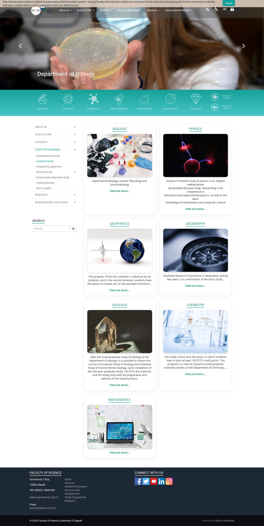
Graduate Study (45, 161)
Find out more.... (195, 285)
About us (64, 10)
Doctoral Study (44, 172)
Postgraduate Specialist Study (53, 177)
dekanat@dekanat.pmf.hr (44, 497)
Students (105, 10)
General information (76, 486)
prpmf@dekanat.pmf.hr (43, 508)
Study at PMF (84, 10)
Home (68, 479)
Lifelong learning (45, 182)
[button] (20, 45)
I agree (229, 3)
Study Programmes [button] (47, 149)
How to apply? (44, 188)
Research (152, 10)
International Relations (178, 10)
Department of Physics (66, 74)
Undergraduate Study (48, 155)
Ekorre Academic (225, 520)
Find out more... (120, 191)
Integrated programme (48, 166)
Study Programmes (75, 497)
